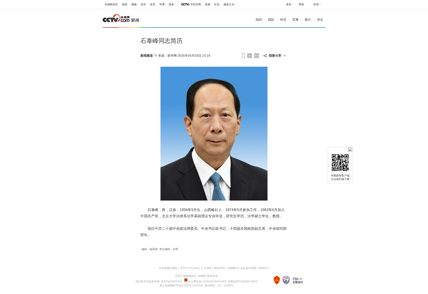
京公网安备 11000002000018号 (207, 281)
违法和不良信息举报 (148, 281)
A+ (256, 55)
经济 (143, 4)
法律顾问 (232, 268)
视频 (134, 4)
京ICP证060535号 (172, 281)
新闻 (124, 4)
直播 (207, 4)
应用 (316, 4)
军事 (162, 4)
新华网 (172, 55)
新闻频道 (146, 55)
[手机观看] (243, 55)
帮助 (301, 4)
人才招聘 (206, 268)
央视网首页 (111, 4)
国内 (259, 19)
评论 (320, 19)
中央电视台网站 (168, 268)
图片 (308, 19)
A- (249, 55)
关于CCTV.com (189, 268)
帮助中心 (264, 268)
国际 (271, 19)
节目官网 (195, 4)
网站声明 (219, 268)
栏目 (217, 4)
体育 (152, 4)
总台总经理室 (248, 268)
